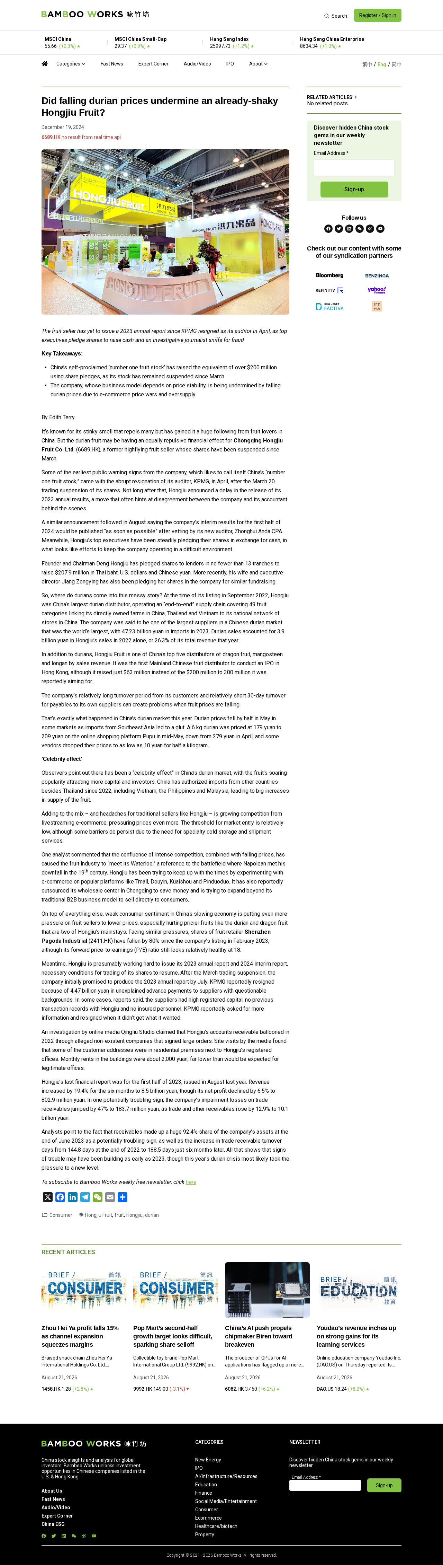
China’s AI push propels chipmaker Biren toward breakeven (258, 1336)
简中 (396, 64)
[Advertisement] (236, 15)
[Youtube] (380, 229)
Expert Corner (153, 64)
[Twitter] (339, 229)
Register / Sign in (377, 15)
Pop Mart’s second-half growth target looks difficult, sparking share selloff (172, 1336)
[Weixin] (359, 229)
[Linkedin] (349, 229)
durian (152, 1215)
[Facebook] (328, 229)
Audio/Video (197, 64)
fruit (119, 1215)
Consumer (60, 1215)
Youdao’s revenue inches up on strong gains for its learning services (356, 1336)
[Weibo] (370, 229)
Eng (382, 64)
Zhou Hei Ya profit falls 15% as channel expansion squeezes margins (80, 1336)
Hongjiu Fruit (98, 1215)
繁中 (367, 64)
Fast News (112, 64)
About (256, 64)
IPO (230, 64)
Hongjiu (134, 1215)
